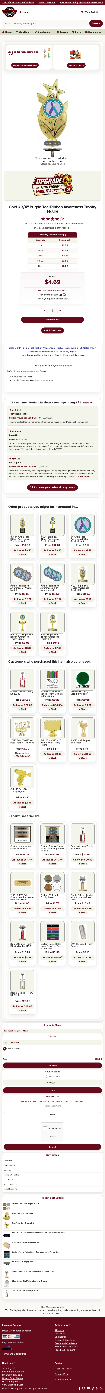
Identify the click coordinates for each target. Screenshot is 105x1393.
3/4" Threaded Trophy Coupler (82, 945)
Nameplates (94, 32)
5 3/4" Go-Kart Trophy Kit (23, 1223)
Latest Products (10, 1189)
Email (52, 1114)
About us (59, 1330)
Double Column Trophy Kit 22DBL (26, 1291)
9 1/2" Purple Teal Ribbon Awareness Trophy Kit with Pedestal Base (49, 539)
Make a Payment (11, 1381)
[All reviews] (52, 220)
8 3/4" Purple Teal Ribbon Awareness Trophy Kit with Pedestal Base (19, 539)
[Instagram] (83, 1388)
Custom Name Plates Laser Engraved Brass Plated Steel (36, 1252)
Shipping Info (9, 1368)
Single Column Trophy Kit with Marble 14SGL (21, 945)
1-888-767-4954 (47, 2)
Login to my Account (13, 1371)
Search (96, 23)
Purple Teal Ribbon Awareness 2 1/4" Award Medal (49, 588)
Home (8, 32)
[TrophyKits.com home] (9, 12)
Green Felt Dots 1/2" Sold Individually (81, 693)
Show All (88, 402)
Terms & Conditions (12, 1175)
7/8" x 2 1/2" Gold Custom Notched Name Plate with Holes (21, 897)
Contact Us (8, 1179)
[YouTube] (88, 1388)
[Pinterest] (97, 1388)
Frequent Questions (65, 1340)
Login (52, 1090)
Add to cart (52, 319)
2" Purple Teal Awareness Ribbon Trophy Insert (80, 539)
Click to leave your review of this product (52, 487)
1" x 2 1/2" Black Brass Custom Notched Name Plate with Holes (38, 1233)
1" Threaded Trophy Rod (22, 1262)
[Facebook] (79, 1388)
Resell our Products (65, 1349)
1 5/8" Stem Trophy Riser (22, 1213)
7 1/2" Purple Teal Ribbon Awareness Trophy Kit (80, 588)
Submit (52, 1147)
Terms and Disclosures (14, 1353)
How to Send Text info (66, 1346)
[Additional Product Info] (52, 156)
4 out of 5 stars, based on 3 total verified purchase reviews (52, 223)
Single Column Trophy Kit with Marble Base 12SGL (33, 1271)
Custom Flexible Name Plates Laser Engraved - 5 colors (52, 848)
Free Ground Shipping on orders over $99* (81, 2)
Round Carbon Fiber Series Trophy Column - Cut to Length (52, 694)
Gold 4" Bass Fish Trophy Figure (19, 790)
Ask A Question (52, 330)
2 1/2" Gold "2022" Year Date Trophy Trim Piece (22, 741)
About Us (7, 1170)
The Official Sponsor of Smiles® (18, 2)
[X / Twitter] (101, 1388)
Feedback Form (63, 1379)
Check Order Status (12, 1378)
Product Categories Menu (16, 1031)
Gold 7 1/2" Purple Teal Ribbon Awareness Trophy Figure (21, 636)
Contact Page (61, 1374)
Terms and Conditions (66, 1343)
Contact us (60, 1336)
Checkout (52, 1065)
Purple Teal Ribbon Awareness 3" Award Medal (21, 588)
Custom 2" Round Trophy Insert (25, 1204)
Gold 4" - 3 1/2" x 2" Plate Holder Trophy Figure (50, 742)
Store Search (9, 1165)
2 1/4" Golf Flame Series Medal (25, 1242)
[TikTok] (93, 1388)
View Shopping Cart (12, 1384)
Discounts (60, 1333)
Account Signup (10, 1184)
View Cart (14, 1043)
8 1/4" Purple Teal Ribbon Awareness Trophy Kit (49, 636)
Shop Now (8, 1161)
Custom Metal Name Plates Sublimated (20, 847)
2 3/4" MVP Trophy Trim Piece (80, 741)
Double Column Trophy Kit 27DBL (21, 994)
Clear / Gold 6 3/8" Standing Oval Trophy (29, 1281)
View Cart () (92, 12)
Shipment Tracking (12, 1375)
